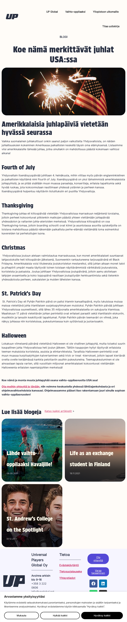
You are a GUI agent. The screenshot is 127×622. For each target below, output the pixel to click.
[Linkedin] (103, 584)
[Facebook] (93, 584)
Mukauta (21, 615)
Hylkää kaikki (60, 615)
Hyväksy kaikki (102, 615)
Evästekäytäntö (69, 565)
